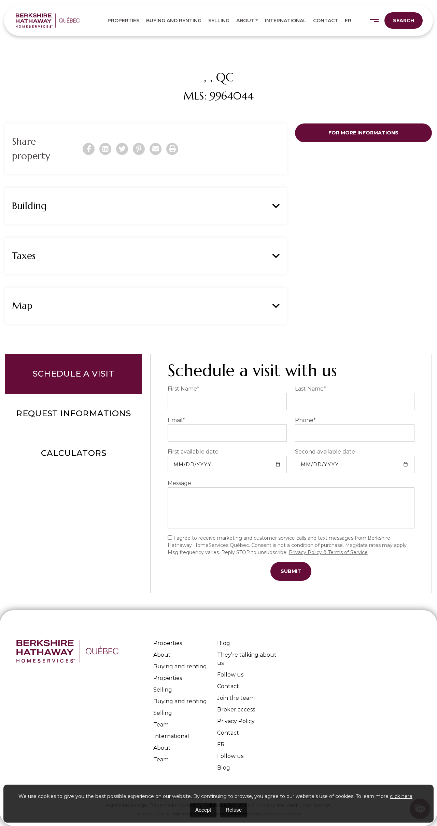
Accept (203, 810)
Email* (176, 420)
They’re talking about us (247, 659)
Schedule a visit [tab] (73, 374)
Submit (291, 571)
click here (401, 796)
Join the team (236, 698)
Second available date (325, 451)
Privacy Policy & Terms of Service (328, 552)
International (285, 20)
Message (179, 483)
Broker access (236, 709)
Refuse (234, 810)
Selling (218, 20)
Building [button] (29, 206)
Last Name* (310, 388)
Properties (123, 20)
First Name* (183, 388)
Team (161, 724)
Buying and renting (173, 20)
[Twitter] (122, 149)
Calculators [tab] (74, 453)
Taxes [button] (24, 256)
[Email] (155, 149)
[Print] (172, 149)
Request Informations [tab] (73, 413)
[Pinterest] (139, 149)
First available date (193, 451)
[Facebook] (89, 149)
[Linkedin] (105, 149)
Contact (325, 20)
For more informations (363, 133)
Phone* (305, 420)
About (245, 20)
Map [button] (22, 306)
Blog (223, 643)
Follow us (230, 674)
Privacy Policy (236, 721)
